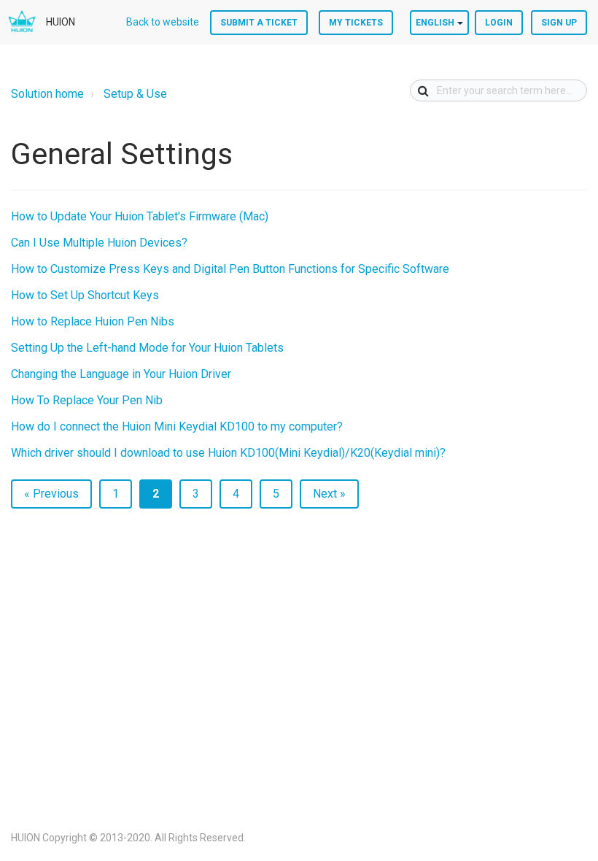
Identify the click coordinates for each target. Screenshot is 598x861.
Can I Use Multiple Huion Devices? (99, 243)
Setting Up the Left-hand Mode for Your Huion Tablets (147, 348)
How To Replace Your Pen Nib (87, 400)
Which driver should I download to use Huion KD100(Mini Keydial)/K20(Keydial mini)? (228, 453)
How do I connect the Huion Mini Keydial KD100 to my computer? (177, 426)
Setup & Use (135, 94)
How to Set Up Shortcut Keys (85, 295)
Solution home (47, 94)
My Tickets (356, 23)
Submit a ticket (259, 23)
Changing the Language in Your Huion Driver (121, 374)
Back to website (162, 22)
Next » (329, 494)
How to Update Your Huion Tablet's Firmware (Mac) (139, 216)
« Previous (51, 494)
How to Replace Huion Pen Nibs (92, 321)
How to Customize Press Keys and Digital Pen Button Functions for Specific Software (230, 269)
